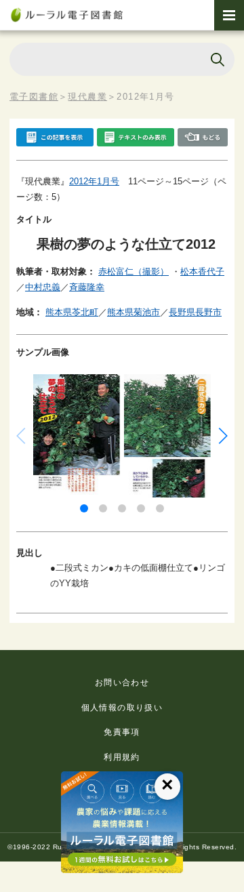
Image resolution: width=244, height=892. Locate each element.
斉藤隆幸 (86, 287)
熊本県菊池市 (133, 312)
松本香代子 (202, 271)
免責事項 (122, 732)
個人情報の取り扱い (122, 707)
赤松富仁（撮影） (133, 271)
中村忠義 (42, 287)
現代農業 (87, 97)
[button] (84, 508)
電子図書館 (33, 97)
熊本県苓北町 (71, 312)
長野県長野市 (195, 312)
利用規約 (122, 757)
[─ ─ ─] (229, 15)
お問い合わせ (122, 682)
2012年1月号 (94, 181)
